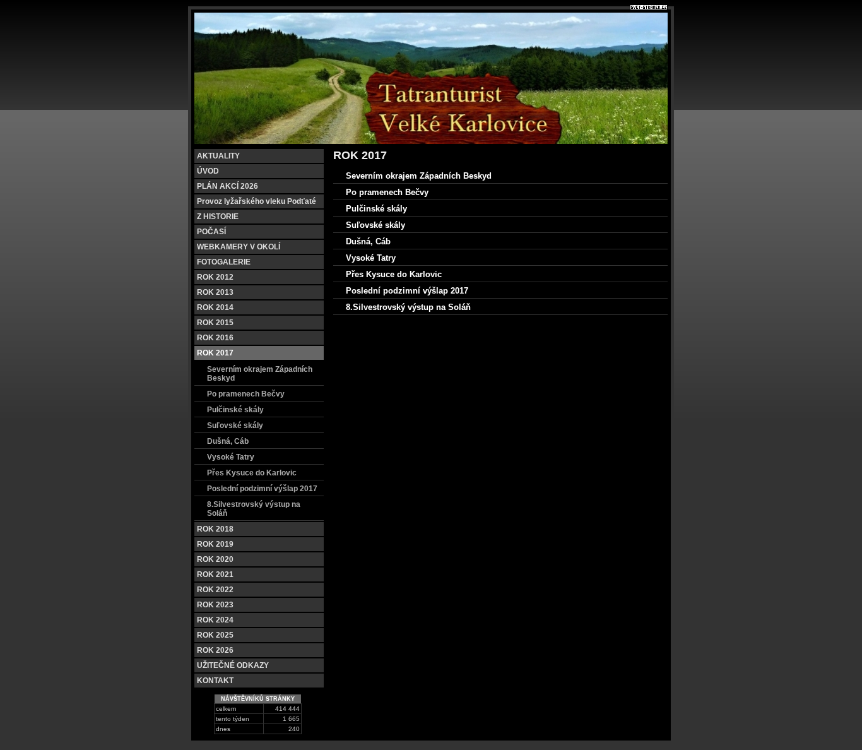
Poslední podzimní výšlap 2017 (262, 488)
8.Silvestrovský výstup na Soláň (253, 509)
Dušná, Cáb (228, 441)
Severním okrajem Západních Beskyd (259, 374)
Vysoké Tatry (230, 457)
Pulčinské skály (235, 409)
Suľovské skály (235, 425)
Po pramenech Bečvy (246, 394)
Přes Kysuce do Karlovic (252, 472)
